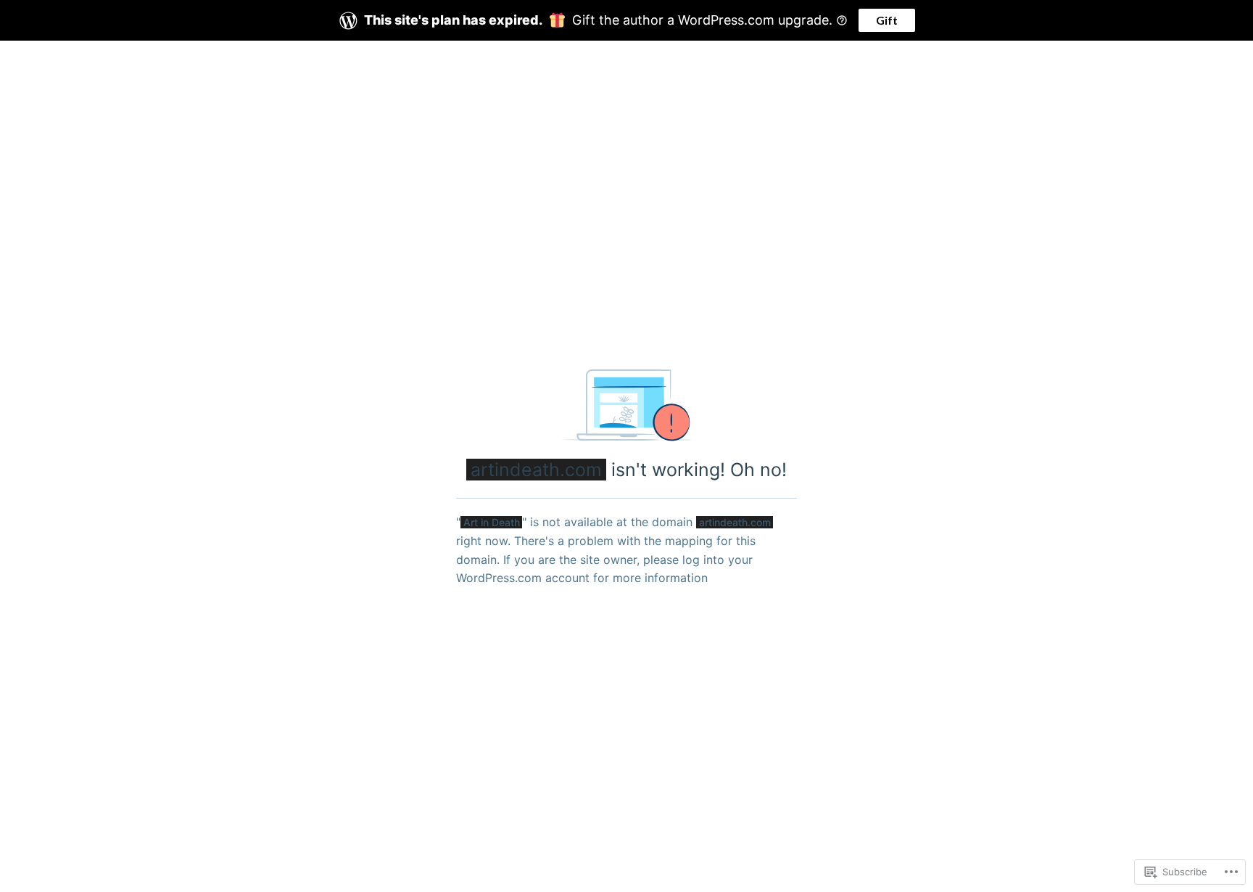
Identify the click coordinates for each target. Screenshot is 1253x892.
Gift (887, 20)
